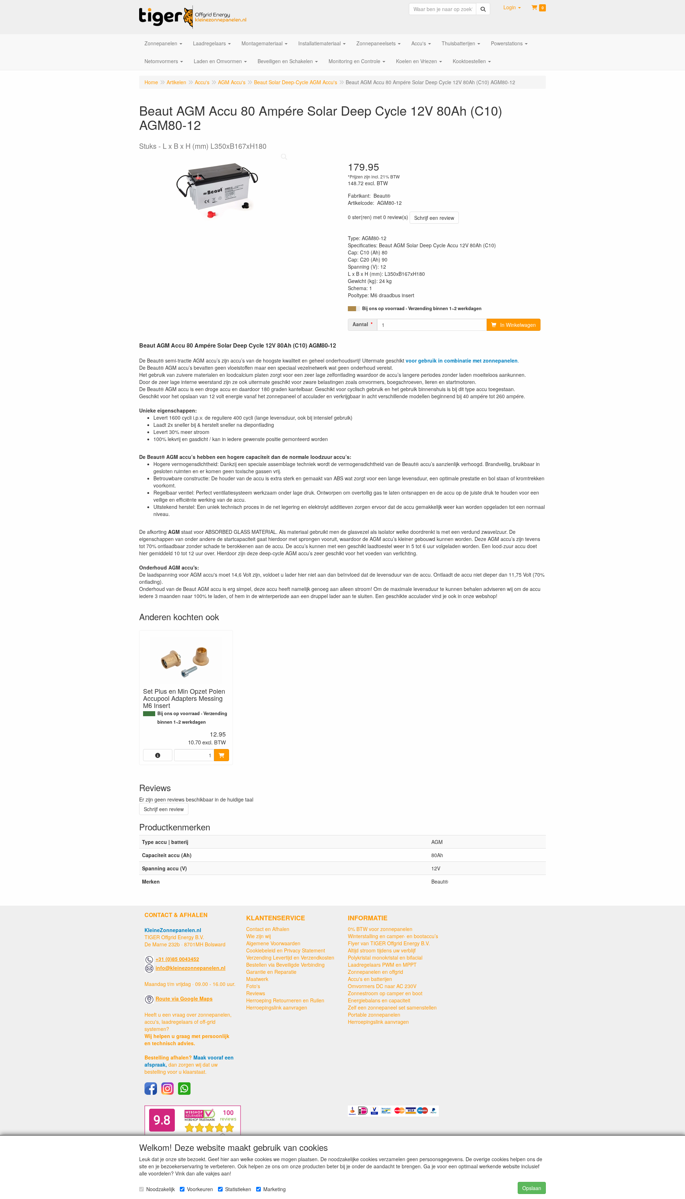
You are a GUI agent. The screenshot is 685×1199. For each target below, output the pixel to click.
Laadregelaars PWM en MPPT (382, 964)
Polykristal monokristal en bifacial (385, 957)
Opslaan (531, 1188)
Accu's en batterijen (370, 978)
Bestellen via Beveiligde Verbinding (285, 964)
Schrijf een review (434, 217)
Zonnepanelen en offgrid (375, 971)
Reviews (255, 993)
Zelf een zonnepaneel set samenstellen (392, 1007)
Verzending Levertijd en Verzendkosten (290, 957)
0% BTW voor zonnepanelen (380, 928)
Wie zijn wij (258, 936)
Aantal (360, 324)
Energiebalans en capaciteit (379, 1000)
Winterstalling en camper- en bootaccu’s (393, 936)
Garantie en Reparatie (271, 971)
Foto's (253, 986)
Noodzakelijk (160, 1189)
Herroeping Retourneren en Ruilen (285, 1000)
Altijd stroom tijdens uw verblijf (382, 950)
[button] (512, 7)
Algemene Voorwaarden (273, 943)
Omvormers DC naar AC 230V (382, 986)
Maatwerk (257, 978)
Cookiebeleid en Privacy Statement (285, 950)
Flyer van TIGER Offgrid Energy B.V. (389, 943)
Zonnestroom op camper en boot (385, 993)
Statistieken (238, 1189)
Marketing (274, 1189)
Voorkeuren (200, 1189)
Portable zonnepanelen (374, 1014)
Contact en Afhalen (267, 928)
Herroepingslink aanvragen (276, 1007)
